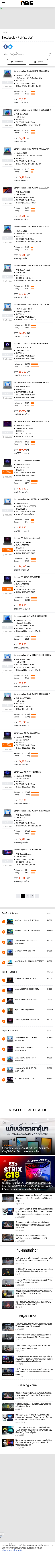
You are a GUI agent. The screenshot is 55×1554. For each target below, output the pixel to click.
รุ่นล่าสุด (40, 62)
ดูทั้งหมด (50, 913)
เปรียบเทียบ (8, 86)
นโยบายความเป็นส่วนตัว (12, 1550)
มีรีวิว (8, 82)
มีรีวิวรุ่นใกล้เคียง (8, 472)
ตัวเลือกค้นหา (19, 62)
